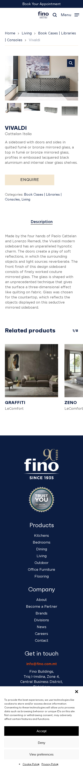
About (41, 600)
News (41, 627)
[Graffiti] (31, 370)
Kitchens (41, 535)
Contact (41, 640)
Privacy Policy (50, 764)
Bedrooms (41, 542)
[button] (76, 691)
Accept (41, 731)
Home (10, 33)
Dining (41, 549)
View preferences (41, 754)
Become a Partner (41, 606)
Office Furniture (41, 569)
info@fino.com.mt (41, 664)
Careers (41, 634)
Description (42, 222)
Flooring (41, 576)
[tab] (41, 222)
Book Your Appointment (41, 4)
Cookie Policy (31, 764)
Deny (41, 743)
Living (27, 33)
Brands (41, 613)
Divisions (41, 620)
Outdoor (41, 563)
